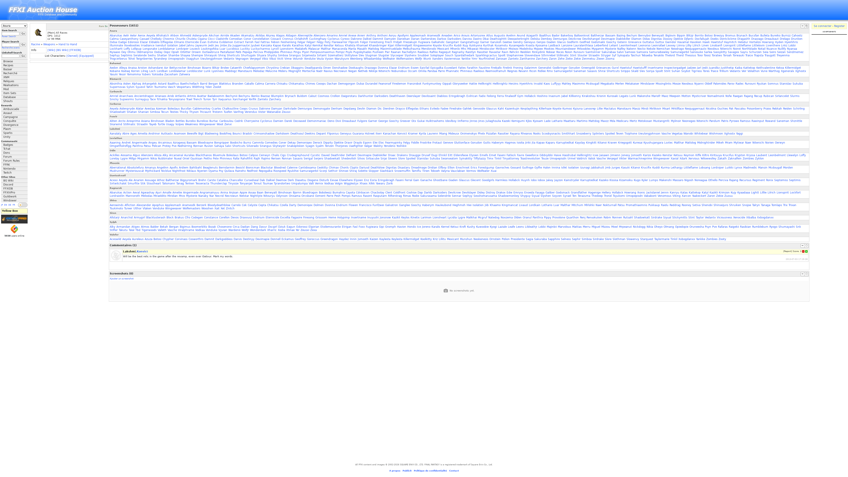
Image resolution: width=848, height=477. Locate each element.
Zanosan (501, 58)
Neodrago (677, 48)
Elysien (474, 155)
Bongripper (221, 142)
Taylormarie (661, 239)
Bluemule (219, 155)
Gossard (515, 167)
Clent (388, 192)
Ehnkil (443, 155)
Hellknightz (500, 83)
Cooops (321, 83)
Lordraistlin (117, 195)
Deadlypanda (313, 67)
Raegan (738, 96)
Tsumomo (160, 87)
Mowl (614, 226)
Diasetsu (300, 180)
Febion (275, 42)
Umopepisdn (176, 58)
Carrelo (236, 205)
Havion (401, 226)
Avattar (201, 96)
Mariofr (656, 96)
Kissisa (614, 180)
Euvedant (450, 67)
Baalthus (545, 35)
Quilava (229, 170)
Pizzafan (491, 133)
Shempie (197, 55)
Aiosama (126, 155)
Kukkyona (475, 45)
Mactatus (610, 108)
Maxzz (636, 108)
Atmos (145, 226)
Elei (375, 142)
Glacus (561, 42)
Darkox (441, 38)
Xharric (272, 230)
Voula (320, 58)
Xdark (683, 158)
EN (5, 205)
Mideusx (453, 133)
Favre (520, 155)
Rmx (550, 71)
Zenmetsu (588, 58)
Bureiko (775, 35)
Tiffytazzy (479, 158)
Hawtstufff (640, 67)
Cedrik (239, 121)
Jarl (699, 67)
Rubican (768, 96)
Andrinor (154, 133)
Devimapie (608, 38)
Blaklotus (225, 83)
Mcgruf (482, 217)
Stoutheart (154, 183)
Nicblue (166, 170)
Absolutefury (135, 167)
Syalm (320, 146)
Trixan (792, 205)
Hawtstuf (717, 42)
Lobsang (704, 167)
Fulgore (362, 121)
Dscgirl (272, 226)
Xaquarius (224, 99)
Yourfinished (487, 58)
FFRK (6, 164)
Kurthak (488, 45)
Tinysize (233, 183)
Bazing (621, 35)
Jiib (487, 205)
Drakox (500, 192)
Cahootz (797, 35)
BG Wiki (8, 180)
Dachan (332, 83)
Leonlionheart (628, 45)
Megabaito (607, 83)
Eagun (291, 226)
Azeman (161, 108)
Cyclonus (333, 38)
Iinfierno (463, 121)
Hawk (706, 42)
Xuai (493, 170)
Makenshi (665, 180)
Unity (6, 136)
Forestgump (486, 167)
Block (170, 217)
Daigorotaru (349, 96)
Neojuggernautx (695, 48)
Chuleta (191, 38)
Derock (317, 142)
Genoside (479, 108)
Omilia (422, 71)
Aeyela (150, 35)
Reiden (787, 108)
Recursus (745, 180)
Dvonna (383, 67)
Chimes (310, 83)
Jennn (665, 192)
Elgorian (314, 226)
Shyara (261, 55)
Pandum (714, 121)
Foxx (362, 226)
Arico (457, 35)
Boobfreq (225, 133)
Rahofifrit (246, 158)
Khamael (362, 45)
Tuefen (228, 112)
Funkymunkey (431, 83)
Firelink (507, 67)
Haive (557, 155)
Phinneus (286, 52)
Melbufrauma (411, 48)
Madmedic (750, 167)
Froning (518, 67)
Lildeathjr (531, 226)
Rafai (236, 158)
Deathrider (338, 155)
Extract (239, 42)
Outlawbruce (210, 52)
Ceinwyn (264, 155)
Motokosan (645, 121)
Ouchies (722, 108)
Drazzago (757, 38)
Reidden (525, 52)
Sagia (529, 239)
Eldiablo (154, 42)
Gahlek (467, 108)
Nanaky (203, 195)
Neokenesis (480, 239)
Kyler (645, 180)
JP (2, 205)
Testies (174, 112)
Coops (244, 108)
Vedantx (228, 58)
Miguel (596, 226)
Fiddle (415, 142)
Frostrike (425, 142)
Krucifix (448, 45)
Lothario (546, 205)
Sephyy (115, 55)
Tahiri (149, 87)
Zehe (561, 58)
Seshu (152, 55)
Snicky (114, 99)
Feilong (491, 96)
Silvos (361, 158)
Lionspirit (729, 45)
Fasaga (539, 192)
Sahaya (219, 146)
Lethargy (677, 167)
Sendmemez (795, 52)
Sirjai (383, 158)
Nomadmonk (715, 96)
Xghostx (800, 71)
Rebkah (777, 108)
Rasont (367, 195)
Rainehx (240, 170)
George (383, 121)
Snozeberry (583, 133)
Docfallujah (702, 38)
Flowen (353, 205)
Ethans (424, 108)
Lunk (207, 71)
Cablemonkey (201, 108)
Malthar (326, 48)
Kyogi (493, 226)
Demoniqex (304, 142)
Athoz (161, 180)
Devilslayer (469, 192)
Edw (509, 192)
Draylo (358, 142)
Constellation (260, 38)
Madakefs (301, 48)
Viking (676, 195)
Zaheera (184, 74)
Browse (8, 61)
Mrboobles (584, 48)
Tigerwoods (149, 230)
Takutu (123, 230)
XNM (6, 77)
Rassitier (482, 52)
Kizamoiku (626, 180)
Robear (550, 52)
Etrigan (347, 226)
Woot (220, 124)
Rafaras (723, 226)
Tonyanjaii (246, 183)
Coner (282, 142)
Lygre (124, 158)
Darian (415, 38)
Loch (152, 71)
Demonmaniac (316, 121)
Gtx (413, 121)
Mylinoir (676, 121)
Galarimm (530, 67)
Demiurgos (560, 38)
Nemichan (663, 48)
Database (9, 97)
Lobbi (792, 45)
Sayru (744, 52)
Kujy (465, 45)
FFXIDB (8, 188)
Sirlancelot (782, 96)
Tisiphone (631, 133)
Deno (330, 121)
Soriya (650, 71)
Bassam (610, 35)
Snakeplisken (295, 146)
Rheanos (526, 133)
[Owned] (72, 55)
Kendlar (329, 45)
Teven (619, 133)
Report (787, 251)
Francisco (365, 205)
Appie (243, 192)
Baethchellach (189, 83)
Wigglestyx (351, 183)
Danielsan (403, 38)
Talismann (168, 183)
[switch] (23, 205)
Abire (125, 133)
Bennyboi (644, 35)
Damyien (390, 38)
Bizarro (206, 67)
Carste (211, 180)
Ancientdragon (144, 96)
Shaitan (162, 55)
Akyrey (270, 35)
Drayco (400, 108)
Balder (154, 226)
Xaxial (674, 158)
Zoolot (217, 87)
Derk (291, 180)
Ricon (533, 71)
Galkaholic (438, 42)
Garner (484, 42)
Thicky (184, 112)
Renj (582, 217)
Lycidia (452, 217)
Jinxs (481, 121)
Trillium (724, 71)
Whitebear (701, 133)
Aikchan (214, 35)
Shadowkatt (118, 112)
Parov (730, 83)
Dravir (348, 142)
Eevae (334, 180)
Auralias (189, 155)
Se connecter (822, 26)
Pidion (506, 239)
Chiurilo (180, 38)
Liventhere (773, 45)
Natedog (494, 217)
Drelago (785, 38)
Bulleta (764, 35)
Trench (197, 99)
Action (127, 192)
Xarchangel (240, 99)
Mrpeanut (625, 226)
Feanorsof (385, 83)
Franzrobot (414, 83)
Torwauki (738, 55)
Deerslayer (413, 96)
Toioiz (707, 55)
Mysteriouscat (135, 170)
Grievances (603, 67)
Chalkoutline (230, 108)
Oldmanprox (145, 52)
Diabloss (442, 96)
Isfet (564, 167)
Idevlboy (450, 121)
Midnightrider (706, 142)
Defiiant (351, 155)
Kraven (612, 142)
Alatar (140, 108)
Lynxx (738, 167)
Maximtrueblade (391, 48)
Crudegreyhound (298, 155)
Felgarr (311, 42)
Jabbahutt (597, 167)
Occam (412, 71)
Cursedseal (251, 180)
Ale (130, 180)
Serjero (318, 158)
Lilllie (763, 192)
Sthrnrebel (548, 55)
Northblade (749, 48)
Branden (237, 83)
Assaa (252, 192)
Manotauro (245, 71)
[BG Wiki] (62, 50)
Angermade (139, 142)
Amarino (332, 35)
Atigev (135, 226)
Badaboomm (216, 96)
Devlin (361, 108)
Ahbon (174, 35)
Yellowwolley (708, 158)
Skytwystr (279, 146)
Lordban (162, 71)
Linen (705, 45)
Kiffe (698, 155)
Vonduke (310, 58)
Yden (208, 87)
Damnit (209, 239)
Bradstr (247, 133)
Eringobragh (457, 96)
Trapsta (758, 55)
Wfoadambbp (373, 58)
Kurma (665, 167)
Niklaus (191, 170)
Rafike (434, 52)
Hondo (411, 226)
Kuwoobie (482, 226)
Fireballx (496, 67)
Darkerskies (428, 38)
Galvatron (391, 205)
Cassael (144, 38)
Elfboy (442, 167)
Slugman (371, 55)
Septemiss (781, 180)
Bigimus (185, 226)
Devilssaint (429, 96)
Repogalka (265, 170)
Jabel (182, 45)
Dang (254, 226)
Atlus (489, 35)
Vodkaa (329, 183)
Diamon (636, 38)
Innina (556, 167)
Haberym (498, 142)
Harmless (501, 180)
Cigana (202, 38)
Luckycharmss (260, 48)
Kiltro (705, 155)
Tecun (165, 112)
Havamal (683, 42)
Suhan (676, 71)
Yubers (146, 74)
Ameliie (177, 192)
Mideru (282, 71)
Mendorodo (428, 48)
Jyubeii (255, 45)
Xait (217, 208)
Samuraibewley (659, 52)
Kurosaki (612, 96)
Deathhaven (397, 96)
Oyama (213, 170)
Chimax (334, 167)
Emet (492, 155)
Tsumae (268, 183)
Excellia (285, 217)
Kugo (637, 180)
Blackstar (267, 167)
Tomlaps (776, 205)
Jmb (608, 167)
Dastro (477, 38)
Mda (612, 121)
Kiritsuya (716, 155)
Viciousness (724, 217)
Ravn (505, 52)
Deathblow (378, 167)
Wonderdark (258, 230)
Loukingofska (209, 48)
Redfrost (252, 170)
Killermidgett (403, 45)
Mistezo (513, 48)
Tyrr (214, 99)
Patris (724, 121)
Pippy (547, 217)
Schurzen (755, 52)
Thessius (690, 55)
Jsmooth (636, 155)
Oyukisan (196, 158)
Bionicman (253, 167)
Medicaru (622, 121)
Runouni (579, 52)
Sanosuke (696, 52)
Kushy (471, 226)
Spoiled (610, 133)
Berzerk (201, 205)
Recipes (8, 65)
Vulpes (179, 124)
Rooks (537, 133)
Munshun (466, 239)
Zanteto (513, 58)
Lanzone (566, 45)
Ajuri (158, 192)
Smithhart (568, 133)
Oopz (167, 52)
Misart (666, 108)
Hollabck (530, 96)
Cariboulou (226, 121)
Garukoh (496, 42)
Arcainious (165, 142)
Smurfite (133, 183)
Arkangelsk (149, 83)
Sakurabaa (609, 52)
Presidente (518, 239)
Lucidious (233, 48)
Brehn (202, 180)
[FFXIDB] (75, 50)
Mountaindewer (565, 48)
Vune (764, 71)
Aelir (126, 35)
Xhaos (363, 183)
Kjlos (529, 121)
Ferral (408, 180)
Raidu (664, 205)
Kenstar (667, 155)
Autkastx (167, 133)
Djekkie (678, 38)
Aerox (141, 35)
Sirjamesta (309, 55)
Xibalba (751, 217)
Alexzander (143, 205)
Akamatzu (247, 35)
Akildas (260, 35)
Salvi (228, 146)
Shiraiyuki (210, 55)
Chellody (156, 38)
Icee (595, 155)
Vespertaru (184, 87)
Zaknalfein (735, 158)
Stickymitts (679, 217)
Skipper (374, 170)
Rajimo (265, 158)
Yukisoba (157, 74)
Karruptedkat (565, 142)
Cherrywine (251, 121)
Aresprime (133, 121)
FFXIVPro (9, 192)
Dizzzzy (667, 38)
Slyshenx (410, 55)
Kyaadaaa (743, 192)
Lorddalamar (166, 48)
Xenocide (739, 217)
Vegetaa (677, 133)
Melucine (271, 71)
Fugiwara (424, 42)
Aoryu (392, 35)
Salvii (620, 52)
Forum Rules (11, 160)
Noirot (737, 48)
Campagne (10, 117)
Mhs (463, 48)
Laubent (761, 155)
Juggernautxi (241, 45)
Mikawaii (472, 48)
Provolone (558, 217)
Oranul (527, 217)
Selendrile (444, 195)
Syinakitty (465, 158)
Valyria (445, 170)
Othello (712, 180)
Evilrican (472, 96)
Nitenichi (726, 48)
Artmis (191, 96)
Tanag (180, 183)
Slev (361, 55)
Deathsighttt (498, 38)
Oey (123, 52)
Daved (325, 155)
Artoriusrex (478, 35)
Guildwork (10, 196)
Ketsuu (339, 45)
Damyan (276, 108)
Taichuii (635, 55)
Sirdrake (656, 217)
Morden (788, 167)
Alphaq (136, 83)
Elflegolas (167, 42)
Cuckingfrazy (317, 38)
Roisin (568, 52)
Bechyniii (231, 96)
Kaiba (738, 67)
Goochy (611, 42)
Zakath (722, 158)
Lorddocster (195, 71)
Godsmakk (598, 42)
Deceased (299, 121)
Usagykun (192, 58)
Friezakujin (410, 42)
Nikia (153, 158)
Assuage (150, 180)
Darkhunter (365, 96)
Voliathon (754, 71)
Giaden (551, 42)
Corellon (224, 217)
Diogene (312, 180)
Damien (278, 121)
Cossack (276, 38)
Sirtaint (322, 55)
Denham (336, 108)
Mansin (762, 167)
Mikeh (720, 142)
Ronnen (617, 217)
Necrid (219, 195)
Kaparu (550, 142)
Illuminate (116, 45)
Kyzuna (578, 108)
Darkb (428, 192)
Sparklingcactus (486, 55)
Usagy (170, 124)
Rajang (748, 96)
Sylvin (130, 87)
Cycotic (315, 155)
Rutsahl (628, 217)
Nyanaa (792, 48)
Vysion (329, 58)
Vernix (319, 183)
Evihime (213, 42)
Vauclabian (458, 170)
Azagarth (532, 35)
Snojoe (746, 205)
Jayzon (558, 180)
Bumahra (339, 192)
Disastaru (404, 167)
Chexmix (168, 38)
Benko (255, 96)
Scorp (323, 170)
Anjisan (233, 192)
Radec (740, 83)
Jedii (211, 45)
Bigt (201, 133)
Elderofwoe (461, 155)
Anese (352, 35)
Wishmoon (716, 133)
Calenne (292, 167)
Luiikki (729, 167)
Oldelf (708, 83)
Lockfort (795, 192)
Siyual (535, 195)
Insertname (655, 67)
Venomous (664, 195)
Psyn (708, 226)
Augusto (499, 35)
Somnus (773, 83)
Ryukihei (293, 170)
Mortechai (308, 71)
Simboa (283, 55)
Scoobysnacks (551, 133)
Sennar (456, 195)
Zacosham (171, 74)
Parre (441, 71)
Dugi (434, 155)
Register (839, 26)
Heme (332, 217)
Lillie (600, 108)
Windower (10, 200)
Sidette (362, 170)
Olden (518, 217)
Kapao (277, 45)
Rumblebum (760, 226)
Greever (405, 121)
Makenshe (643, 96)
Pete (216, 158)
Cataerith (236, 67)
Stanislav (785, 83)
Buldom (302, 96)
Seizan (781, 52)
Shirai (602, 71)
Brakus (179, 217)
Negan (352, 71)
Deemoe (281, 180)
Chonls (344, 167)
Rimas (407, 195)
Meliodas (146, 195)
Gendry (518, 42)
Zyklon (759, 158)
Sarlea (708, 52)
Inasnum (554, 96)
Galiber (550, 192)
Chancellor (236, 180)
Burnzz (786, 35)
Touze (545, 158)
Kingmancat (510, 205)
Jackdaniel (653, 192)
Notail (761, 48)
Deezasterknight (518, 38)
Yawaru (380, 183)
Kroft (463, 226)
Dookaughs (356, 67)
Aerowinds (116, 205)
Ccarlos (216, 108)
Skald (634, 71)
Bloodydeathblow (219, 205)
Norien (769, 142)
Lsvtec (668, 142)
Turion (207, 99)
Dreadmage (419, 167)
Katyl (308, 45)
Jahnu (190, 45)
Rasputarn (380, 195)
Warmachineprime (640, 158)
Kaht (501, 108)
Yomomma (134, 74)
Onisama (294, 195)
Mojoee (538, 48)
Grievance (634, 42)
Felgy (320, 42)
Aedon (114, 67)
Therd (680, 55)
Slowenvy (633, 239)
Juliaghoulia (493, 121)
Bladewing (211, 133)
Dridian (432, 167)
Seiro (772, 52)
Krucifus (728, 155)
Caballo (249, 83)
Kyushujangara (653, 142)
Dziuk (282, 226)
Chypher (168, 239)
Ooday (158, 52)
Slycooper (396, 55)
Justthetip (727, 67)
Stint (573, 55)
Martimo (582, 121)
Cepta (262, 205)
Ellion (451, 167)
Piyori (305, 52)
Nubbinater (165, 158)
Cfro (187, 217)
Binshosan (194, 67)
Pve (174, 146)
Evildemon (226, 42)
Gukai (421, 121)
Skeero (392, 158)
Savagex (733, 52)
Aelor (133, 35)
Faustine (484, 67)
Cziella (284, 205)
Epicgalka (436, 67)
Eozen (415, 67)
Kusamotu (501, 45)
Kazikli (714, 192)
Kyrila (422, 133)
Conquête (9, 121)
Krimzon (724, 192)
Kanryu (674, 192)
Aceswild (115, 239)
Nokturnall (610, 205)
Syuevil (140, 87)
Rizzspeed (279, 170)
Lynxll (275, 48)
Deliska (535, 38)
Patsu (147, 146)
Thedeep (597, 195)
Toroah (727, 55)
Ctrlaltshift (301, 38)
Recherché (10, 73)
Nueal (178, 158)
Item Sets (9, 93)
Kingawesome (422, 45)
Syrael (567, 195)
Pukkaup (654, 205)
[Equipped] (86, 55)
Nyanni (699, 83)
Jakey (549, 180)
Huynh (525, 180)
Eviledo (434, 108)
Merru (587, 226)
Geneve (448, 142)
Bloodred (280, 167)
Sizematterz (335, 55)
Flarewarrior (339, 42)
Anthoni (382, 35)
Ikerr (379, 133)
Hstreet (370, 133)
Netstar (244, 195)
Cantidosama (307, 167)
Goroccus (313, 239)
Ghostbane (440, 180)
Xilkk (372, 183)
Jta (229, 45)
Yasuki (114, 74)
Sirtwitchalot (118, 183)
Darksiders (454, 38)
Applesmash (418, 35)
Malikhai (471, 217)
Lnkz (784, 45)
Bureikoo (202, 121)
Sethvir (333, 170)
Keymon (689, 155)
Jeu (217, 45)
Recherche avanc (11, 48)
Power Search (9, 36)
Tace (153, 99)
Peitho (208, 158)
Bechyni (632, 35)
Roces (560, 52)
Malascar (314, 48)
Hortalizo (755, 42)
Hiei (469, 205)
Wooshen (207, 208)
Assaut (7, 113)
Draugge (414, 155)
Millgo (132, 158)
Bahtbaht (195, 167)
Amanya (150, 167)
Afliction (130, 205)
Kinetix (415, 217)
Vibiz (265, 58)
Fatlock (511, 155)
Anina (224, 192)
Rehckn (514, 52)
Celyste (252, 205)
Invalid (538, 83)
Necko (641, 48)
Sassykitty (720, 52)
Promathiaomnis (636, 205)
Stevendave (532, 55)
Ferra (500, 96)
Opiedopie (681, 226)
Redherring (185, 146)
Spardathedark (464, 55)
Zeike (569, 58)
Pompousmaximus (322, 52)
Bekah (164, 226)
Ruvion (208, 146)
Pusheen (378, 52)
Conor (247, 38)
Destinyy (248, 239)
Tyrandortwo (282, 183)
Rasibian (745, 226)
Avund (521, 35)
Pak (731, 108)
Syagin (309, 146)
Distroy (490, 192)
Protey (166, 146)
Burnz (247, 142)
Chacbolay (377, 192)
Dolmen (319, 205)
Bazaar (7, 69)
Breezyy (719, 35)
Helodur (743, 42)
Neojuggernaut (695, 108)
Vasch (172, 87)
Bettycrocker (177, 67)
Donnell (275, 239)
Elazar (144, 42)
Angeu (152, 142)
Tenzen (329, 146)
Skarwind (116, 124)
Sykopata (623, 55)
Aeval (136, 192)
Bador (556, 35)
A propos (394, 470)
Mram (729, 142)
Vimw (288, 58)
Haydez (344, 239)
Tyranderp (160, 58)
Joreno (426, 226)
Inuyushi (373, 217)
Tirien (426, 170)
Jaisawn (604, 155)
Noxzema (507, 217)
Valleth (162, 230)
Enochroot (462, 167)
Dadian (245, 226)
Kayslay (580, 142)
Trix (785, 205)
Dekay (292, 142)
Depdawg (349, 108)
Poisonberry (754, 108)
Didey (481, 192)
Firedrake (455, 108)
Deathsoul (297, 133)
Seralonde (140, 55)
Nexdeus (713, 48)
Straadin (594, 55)
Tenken (189, 183)
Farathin (472, 67)
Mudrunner (117, 170)
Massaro (678, 180)
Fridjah (397, 42)
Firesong (308, 217)
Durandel (371, 83)
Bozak (212, 226)
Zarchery (542, 58)
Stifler (114, 230)
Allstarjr (115, 217)
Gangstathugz (469, 42)
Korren (135, 71)
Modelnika (526, 48)
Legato (623, 96)
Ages (133, 133)
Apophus (158, 205)
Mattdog (373, 48)
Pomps (346, 195)
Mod (6, 89)
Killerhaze (545, 108)
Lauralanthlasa (583, 45)
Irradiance (147, 45)
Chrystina (272, 67)
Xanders (437, 58)
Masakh (362, 48)
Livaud (523, 205)
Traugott (770, 55)
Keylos (405, 217)
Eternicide (192, 42)
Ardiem (183, 167)
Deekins (310, 133)
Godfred (584, 42)
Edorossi (133, 42)
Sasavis (592, 71)
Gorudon (574, 67)
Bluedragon (310, 192)
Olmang (669, 226)
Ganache (426, 180)
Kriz (435, 239)
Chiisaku (282, 83)
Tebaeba (647, 55)
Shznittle (796, 121)
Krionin (601, 96)
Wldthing (198, 87)
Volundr (298, 58)
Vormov (471, 170)
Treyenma (783, 55)
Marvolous (564, 226)
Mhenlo (455, 48)
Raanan (396, 52)
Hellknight (485, 83)
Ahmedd (185, 35)
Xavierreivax (452, 58)
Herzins (513, 83)
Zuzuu (728, 195)
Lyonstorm (287, 48)
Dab (262, 180)
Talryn (756, 205)
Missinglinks (663, 83)
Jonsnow (385, 217)
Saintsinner (592, 52)
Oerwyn (780, 142)
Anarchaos (126, 96)
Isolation (573, 167)
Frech (388, 42)
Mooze (676, 83)
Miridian (172, 195)
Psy (221, 170)
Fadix (482, 96)
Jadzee (691, 67)
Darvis (238, 239)
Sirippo (625, 71)
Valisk (591, 158)
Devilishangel (591, 38)
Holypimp (343, 217)
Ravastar (495, 52)
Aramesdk (433, 35)
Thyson (194, 112)
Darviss (467, 38)
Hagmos (510, 142)
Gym (520, 96)
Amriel (343, 35)
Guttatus (648, 42)
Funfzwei (378, 205)
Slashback (386, 170)
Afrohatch (162, 35)
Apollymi (403, 35)
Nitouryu (269, 195)
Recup (758, 96)
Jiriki (528, 142)
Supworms (127, 99)
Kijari (391, 45)
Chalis (275, 155)
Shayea (185, 55)
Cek (244, 205)
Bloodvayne (205, 142)
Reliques (8, 81)
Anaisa (132, 67)
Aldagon (291, 35)
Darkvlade (290, 108)
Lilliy (688, 45)
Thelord (670, 55)
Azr (166, 67)
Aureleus (138, 239)
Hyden (779, 42)
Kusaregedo (516, 45)
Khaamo (495, 205)
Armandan (123, 226)
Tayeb (153, 124)
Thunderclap (218, 183)
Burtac (213, 121)
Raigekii (734, 226)
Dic (380, 108)
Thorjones (341, 146)
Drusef (426, 155)
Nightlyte (256, 195)
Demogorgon (346, 83)
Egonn (367, 142)
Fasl (257, 42)
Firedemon (399, 83)
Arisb (170, 96)
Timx (490, 158)
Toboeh (435, 170)
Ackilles (114, 155)
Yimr (474, 58)
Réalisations (11, 85)
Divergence (10, 125)
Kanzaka (266, 45)
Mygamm (598, 48)
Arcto (121, 121)
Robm (607, 217)
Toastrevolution (530, 158)
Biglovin (670, 35)
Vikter (623, 158)
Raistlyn (471, 52)
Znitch (230, 208)
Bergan (213, 83)
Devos (235, 217)
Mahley (566, 83)
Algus (136, 155)
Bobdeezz (325, 192)
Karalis (286, 45)
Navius (328, 71)
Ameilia (142, 133)
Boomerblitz (199, 226)
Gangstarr (452, 42)
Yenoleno (389, 146)
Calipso (253, 155)
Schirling (799, 108)
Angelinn (162, 167)
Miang (443, 133)
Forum (7, 156)
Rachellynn (409, 52)
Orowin (196, 52)
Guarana (358, 133)
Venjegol (255, 58)
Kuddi (458, 45)
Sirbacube (372, 158)
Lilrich (696, 45)
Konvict (402, 133)
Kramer (413, 133)
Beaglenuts (210, 167)
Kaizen (374, 239)
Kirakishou (589, 96)
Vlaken (147, 208)
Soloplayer (437, 55)
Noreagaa (701, 180)
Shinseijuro (721, 205)
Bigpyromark (188, 180)
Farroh (249, 42)
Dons (6, 152)
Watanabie (274, 112)
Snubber (423, 55)
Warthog (774, 71)
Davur (263, 226)
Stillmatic (562, 55)
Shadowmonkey (508, 195)
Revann (523, 71)
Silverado (252, 146)
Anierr (361, 35)
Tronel (608, 195)
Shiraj (222, 55)
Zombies (748, 158)
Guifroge (527, 167)
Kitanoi (602, 142)
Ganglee (404, 205)
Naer (748, 142)
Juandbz (714, 67)
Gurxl (615, 67)
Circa (236, 226)
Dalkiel (367, 38)
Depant (321, 133)
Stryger (606, 55)
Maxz (665, 96)
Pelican (156, 146)
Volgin (339, 183)
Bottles (180, 121)
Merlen (619, 83)
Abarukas (116, 35)
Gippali (446, 83)
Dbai (486, 38)
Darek (288, 121)
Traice (749, 55)
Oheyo (658, 226)
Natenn (631, 48)
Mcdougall (592, 83)
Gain (416, 180)
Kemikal (317, 45)
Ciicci (211, 38)
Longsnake (150, 48)
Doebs (714, 38)
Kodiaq (125, 71)
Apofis (174, 167)
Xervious (693, 158)
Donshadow (340, 67)
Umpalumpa (299, 183)
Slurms (794, 96)
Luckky (245, 48)
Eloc (381, 142)
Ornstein (495, 239)
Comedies (271, 142)
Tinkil (497, 158)
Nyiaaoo (115, 52)
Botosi (709, 35)
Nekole (651, 48)
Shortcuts (233, 55)
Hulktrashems (435, 121)
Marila (352, 48)
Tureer (128, 208)
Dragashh (743, 38)
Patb (238, 52)
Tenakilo (658, 55)
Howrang (768, 42)
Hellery (606, 192)
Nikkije (373, 71)
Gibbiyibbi (546, 155)
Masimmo (578, 83)
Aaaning (115, 142)
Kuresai (637, 142)
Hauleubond (443, 205)
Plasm (7, 129)
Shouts (8, 101)
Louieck (195, 48)
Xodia (281, 230)
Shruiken (735, 205)
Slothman (619, 239)
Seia (765, 52)
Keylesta (397, 239)
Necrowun (340, 71)
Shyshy (272, 55)
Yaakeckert (699, 195)
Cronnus (287, 38)
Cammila (258, 142)
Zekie (577, 58)
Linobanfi (716, 45)
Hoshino (542, 96)
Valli (311, 183)
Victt (280, 58)
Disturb (324, 180)
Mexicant (443, 48)
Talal (131, 230)
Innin (353, 239)
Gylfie (538, 167)
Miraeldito (159, 195)
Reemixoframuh (495, 71)
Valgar (368, 146)
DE (9, 205)
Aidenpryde (200, 35)
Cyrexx (345, 38)
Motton (686, 96)
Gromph (390, 226)
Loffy (127, 48)
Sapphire (554, 239)
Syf (614, 55)
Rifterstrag (395, 195)
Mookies (549, 48)
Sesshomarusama (485, 195)
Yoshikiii (401, 146)
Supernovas (117, 87)
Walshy (378, 146)
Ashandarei (155, 67)
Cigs (283, 155)
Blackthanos (204, 155)
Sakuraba (540, 239)
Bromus (730, 35)
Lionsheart (440, 217)
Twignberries (144, 58)
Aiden (127, 83)
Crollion (335, 96)
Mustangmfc (661, 121)
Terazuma (584, 195)
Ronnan (198, 146)
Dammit (378, 38)
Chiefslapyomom (254, 67)
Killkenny (575, 96)
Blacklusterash (155, 217)
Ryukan (762, 83)
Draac (392, 155)
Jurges (616, 167)
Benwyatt (658, 35)
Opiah (175, 52)
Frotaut (437, 142)
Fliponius (333, 133)
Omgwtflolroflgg (120, 146)
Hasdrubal (569, 155)
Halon (547, 167)
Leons (520, 226)
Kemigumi (518, 121)
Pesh (337, 195)
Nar (211, 195)
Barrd (203, 83)
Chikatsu (273, 205)
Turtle (161, 124)
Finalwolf (510, 96)
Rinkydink (538, 52)
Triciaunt (205, 112)
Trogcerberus (118, 58)
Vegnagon (242, 58)
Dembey (546, 38)
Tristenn (217, 112)
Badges (8, 144)
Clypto (354, 167)
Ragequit (445, 52)
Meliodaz (258, 71)
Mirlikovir (501, 48)
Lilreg (144, 71)
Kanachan (389, 133)
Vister (262, 112)
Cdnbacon (362, 192)
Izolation (172, 45)
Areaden (446, 35)
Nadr (319, 71)
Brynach (742, 35)
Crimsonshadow (264, 133)
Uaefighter (356, 146)
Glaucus (491, 108)
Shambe (173, 55)
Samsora (642, 52)
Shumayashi (786, 226)
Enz (366, 180)
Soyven (557, 195)
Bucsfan (754, 35)
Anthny (371, 35)
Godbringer (560, 67)
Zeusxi (286, 112)
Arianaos (160, 96)
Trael (189, 99)
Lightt (755, 192)
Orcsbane (307, 195)
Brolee (225, 67)
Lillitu (442, 239)
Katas (684, 192)
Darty (292, 205)
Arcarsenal (176, 155)
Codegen (197, 217)
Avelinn (511, 35)
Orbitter (185, 52)
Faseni (501, 155)
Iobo (534, 180)
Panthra (137, 146)
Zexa (313, 230)
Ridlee (542, 71)
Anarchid (127, 217)
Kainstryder (571, 180)
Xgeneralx (787, 71)
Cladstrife (222, 38)
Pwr (387, 52)
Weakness (191, 124)
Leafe (511, 226)
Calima (114, 38)
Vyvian (222, 230)
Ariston (142, 67)
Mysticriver (699, 96)
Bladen (169, 121)
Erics (474, 167)
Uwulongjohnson (211, 58)
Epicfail (424, 67)
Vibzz (272, 58)
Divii (338, 121)
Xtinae (290, 230)
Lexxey (671, 45)
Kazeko (656, 155)
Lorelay (114, 158)
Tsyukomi (619, 195)
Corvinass (181, 239)
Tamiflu (416, 170)
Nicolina (711, 108)
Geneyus (529, 42)
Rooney (686, 205)
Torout (258, 183)
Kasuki (625, 167)
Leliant (613, 45)
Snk (798, 226)
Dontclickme (728, 38)
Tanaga (765, 205)
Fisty (328, 42)
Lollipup (136, 48)
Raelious (423, 52)
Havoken (695, 42)
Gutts (486, 142)
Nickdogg (639, 226)
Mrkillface (677, 108)
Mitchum (577, 205)
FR (14, 205)
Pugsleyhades (362, 52)
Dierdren (388, 108)
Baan (260, 192)
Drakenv (402, 155)
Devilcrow (574, 38)
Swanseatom (449, 158)
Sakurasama (428, 195)
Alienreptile (305, 35)
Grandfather (579, 192)
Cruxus (253, 108)
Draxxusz (246, 217)
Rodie (415, 195)
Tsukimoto (116, 208)
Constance (211, 217)
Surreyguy (142, 99)
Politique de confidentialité (430, 470)
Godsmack (563, 192)
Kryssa (750, 155)
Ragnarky (458, 52)
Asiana (145, 121)
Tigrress (696, 71)
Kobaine (115, 71)
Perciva (258, 52)
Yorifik (252, 99)
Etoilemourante (330, 226)
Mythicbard (152, 170)
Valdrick (582, 158)
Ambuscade (11, 109)
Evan (203, 42)
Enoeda (529, 192)
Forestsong (376, 42)
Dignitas (656, 38)
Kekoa (780, 67)
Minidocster (487, 48)
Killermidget (793, 67)
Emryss (518, 192)
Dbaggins (297, 67)
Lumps (653, 180)
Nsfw (728, 96)
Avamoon (180, 133)
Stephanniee (515, 55)
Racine (35, 44)
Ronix (769, 180)
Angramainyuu (209, 192)
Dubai (360, 83)
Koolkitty (426, 239)
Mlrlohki (589, 205)
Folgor (364, 42)
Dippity (328, 142)
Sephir (576, 239)
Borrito (699, 35)
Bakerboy (567, 35)
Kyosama (541, 45)
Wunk (427, 58)
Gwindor (670, 42)
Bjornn (297, 192)
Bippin (681, 35)
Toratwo (717, 55)
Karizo (647, 155)
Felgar (301, 42)
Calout (312, 96)
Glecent (476, 180)
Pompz (340, 52)
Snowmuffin (402, 170)
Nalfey (621, 48)
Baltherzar (597, 35)
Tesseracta (202, 183)
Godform (572, 42)
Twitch (7, 172)
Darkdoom (282, 133)
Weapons (49, 44)
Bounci (237, 133)
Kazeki (506, 121)
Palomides (719, 83)
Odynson (282, 195)
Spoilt (501, 55)
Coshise (411, 192)
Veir (744, 71)
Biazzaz (265, 96)
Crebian (285, 67)
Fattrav (265, 42)
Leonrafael (658, 45)
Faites (462, 67)
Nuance (772, 48)
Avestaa (150, 108)
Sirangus (295, 55)
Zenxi (228, 124)
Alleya (123, 67)
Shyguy (525, 195)
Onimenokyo (468, 133)
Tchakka (162, 99)
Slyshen (546, 195)
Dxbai (113, 42)
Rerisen (276, 158)
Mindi (644, 108)
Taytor (700, 217)
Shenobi (707, 205)
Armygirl (139, 217)
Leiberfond (601, 45)
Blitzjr (690, 35)
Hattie (473, 83)
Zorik (389, 183)
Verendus (251, 112)
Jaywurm (201, 45)
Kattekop (749, 67)
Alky (165, 155)
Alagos (280, 35)
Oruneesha (696, 226)
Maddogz (231, 71)
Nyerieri (202, 170)
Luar (222, 48)
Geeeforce (531, 155)
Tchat (6, 148)
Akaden (235, 35)
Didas (646, 38)
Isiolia (520, 142)
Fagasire (296, 217)
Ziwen (600, 58)
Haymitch (730, 42)
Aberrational (118, 167)
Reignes (512, 71)
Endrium (404, 67)
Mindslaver (647, 83)
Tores (706, 71)
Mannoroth (133, 195)
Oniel (186, 158)
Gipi (381, 226)
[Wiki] (51, 50)
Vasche (666, 133)
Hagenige (594, 192)
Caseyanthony (129, 38)
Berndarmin (227, 167)
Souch (449, 55)
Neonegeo (688, 121)
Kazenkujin (512, 108)
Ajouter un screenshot (122, 278)
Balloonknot (582, 35)
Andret (126, 142)
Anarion (139, 180)
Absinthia (116, 83)
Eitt (450, 155)
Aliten (113, 121)
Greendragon (329, 239)
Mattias (577, 226)
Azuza (148, 239)
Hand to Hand (68, 44)
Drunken (797, 38)
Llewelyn (792, 155)
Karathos (298, 45)
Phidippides (271, 52)
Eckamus (288, 239)
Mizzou (605, 226)
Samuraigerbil (679, 52)
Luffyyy (556, 83)
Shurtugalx (248, 55)
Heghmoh (459, 205)
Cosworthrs (196, 239)
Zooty (722, 239)
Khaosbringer (378, 45)
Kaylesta (384, 239)
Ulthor (137, 208)
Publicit (407, 470)
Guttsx (659, 42)
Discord (8, 184)
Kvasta (530, 45)
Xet (223, 208)
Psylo (349, 52)
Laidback (554, 45)
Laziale (502, 226)
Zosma (610, 58)
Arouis (465, 35)
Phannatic (452, 71)
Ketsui (454, 226)
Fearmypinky (393, 142)
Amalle (167, 192)
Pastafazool (227, 52)
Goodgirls (488, 180)
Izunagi (585, 167)
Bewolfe (192, 133)
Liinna (681, 45)
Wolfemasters (405, 58)
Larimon (426, 217)
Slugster (383, 55)
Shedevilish (348, 158)
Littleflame (744, 45)
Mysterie (610, 48)
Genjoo (540, 42)
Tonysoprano (176, 99)
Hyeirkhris (791, 42)
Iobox (541, 180)
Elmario (179, 42)
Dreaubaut (772, 38)
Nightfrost (179, 170)
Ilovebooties (132, 45)
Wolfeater (389, 58)
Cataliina (222, 180)
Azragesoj (179, 142)
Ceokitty (322, 167)
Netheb (363, 71)
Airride (224, 35)
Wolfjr (418, 58)
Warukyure (342, 58)
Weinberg (356, 58)
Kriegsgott (625, 142)
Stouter (582, 55)
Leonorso (644, 45)
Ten (574, 195)
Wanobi (688, 133)
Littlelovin (758, 45)
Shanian (143, 112)
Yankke (465, 58)
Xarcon (686, 195)
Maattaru (569, 121)
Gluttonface (461, 142)
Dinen (327, 67)
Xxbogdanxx (765, 217)
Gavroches (502, 167)
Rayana (515, 133)
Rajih (257, 158)
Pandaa (432, 71)
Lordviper (182, 48)
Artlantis (180, 96)
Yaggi (739, 133)
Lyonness (218, 71)
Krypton (740, 155)
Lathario (557, 121)
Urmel (571, 158)
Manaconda (339, 48)
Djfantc (689, 38)
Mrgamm (143, 158)
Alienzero (320, 35)
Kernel (445, 226)
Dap (420, 192)
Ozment (320, 195)
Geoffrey (300, 239)
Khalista (350, 45)
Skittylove (351, 55)
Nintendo (9, 168)
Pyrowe (734, 121)
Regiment (758, 180)
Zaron (553, 58)
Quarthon (572, 217)
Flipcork (353, 42)
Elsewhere (346, 180)
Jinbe (223, 45)
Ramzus (745, 121)
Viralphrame (186, 230)
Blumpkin (277, 96)
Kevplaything (529, 108)
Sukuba (798, 83)
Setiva (696, 205)
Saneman (580, 71)
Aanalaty (115, 133)
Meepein (674, 96)
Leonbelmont (777, 155)
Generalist (544, 67)
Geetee (507, 42)
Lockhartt (116, 48)
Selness (566, 239)
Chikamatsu (296, 83)
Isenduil (160, 45)
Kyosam (538, 121)
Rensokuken (594, 217)
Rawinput (757, 121)
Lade (547, 121)
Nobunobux (399, 71)
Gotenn (622, 42)
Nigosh (688, 180)
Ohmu (131, 52)
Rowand (770, 121)
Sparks (7, 132)
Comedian (235, 38)
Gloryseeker (460, 83)
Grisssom (321, 217)
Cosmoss (323, 96)
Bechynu (244, 96)
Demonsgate (321, 108)
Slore (401, 158)
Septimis (126, 55)
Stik (143, 183)
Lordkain (534, 205)
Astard (162, 83)
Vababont (650, 195)
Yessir (122, 74)
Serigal (308, 158)
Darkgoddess (224, 239)
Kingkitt (591, 142)
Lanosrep (590, 108)
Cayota (350, 192)
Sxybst (685, 71)
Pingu (297, 52)
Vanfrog (238, 112)
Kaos (547, 83)
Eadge (122, 42)
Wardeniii (234, 230)
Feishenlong (288, 42)
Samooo (630, 52)
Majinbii (552, 226)
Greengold (588, 67)
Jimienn (615, 155)
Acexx (114, 180)
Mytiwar (739, 142)
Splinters (598, 133)
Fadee (444, 108)
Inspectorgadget (675, 67)
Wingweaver (207, 124)
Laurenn (432, 133)
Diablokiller (623, 38)
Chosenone (224, 226)
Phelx (481, 133)
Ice (419, 226)
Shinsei (343, 170)
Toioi (700, 55)
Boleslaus (174, 108)
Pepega (247, 52)
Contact (454, 470)
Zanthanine (527, 58)
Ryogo (773, 226)
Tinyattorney (510, 158)
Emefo (484, 155)
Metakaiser (632, 83)
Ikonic (641, 192)
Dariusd (364, 167)
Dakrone (356, 38)
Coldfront (399, 192)
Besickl (240, 167)
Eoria (373, 180)
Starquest (646, 239)
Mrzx (182, 195)
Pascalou (740, 108)
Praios (767, 108)
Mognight (294, 71)
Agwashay (147, 192)
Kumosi (567, 108)
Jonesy (625, 155)
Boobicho (236, 142)
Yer (297, 230)
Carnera (270, 83)
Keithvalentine (765, 67)
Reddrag (675, 205)
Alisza (157, 155)
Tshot (131, 58)
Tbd (137, 230)
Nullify (782, 48)
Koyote (437, 45)
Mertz (633, 121)
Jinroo (473, 121)
